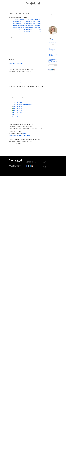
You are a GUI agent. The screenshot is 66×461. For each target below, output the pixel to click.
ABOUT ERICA (50, 22)
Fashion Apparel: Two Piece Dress (19, 13)
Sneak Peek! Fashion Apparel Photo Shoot (21, 69)
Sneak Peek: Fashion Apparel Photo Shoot (21, 124)
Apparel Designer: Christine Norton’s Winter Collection (25, 139)
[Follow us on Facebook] (49, 69)
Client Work (45, 167)
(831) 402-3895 (50, 39)
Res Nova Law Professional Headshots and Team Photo (52, 47)
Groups (44, 162)
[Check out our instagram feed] (54, 69)
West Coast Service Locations (47, 169)
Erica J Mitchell (12, 71)
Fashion (20, 71)
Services (44, 166)
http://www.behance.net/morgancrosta (16, 63)
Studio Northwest (12, 169)
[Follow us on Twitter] (51, 69)
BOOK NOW (50, 21)
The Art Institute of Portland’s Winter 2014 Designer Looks (26, 86)
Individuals (44, 161)
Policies (44, 168)
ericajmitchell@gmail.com (52, 42)
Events (44, 163)
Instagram (24, 133)
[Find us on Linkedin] (52, 69)
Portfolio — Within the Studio (27, 71)
